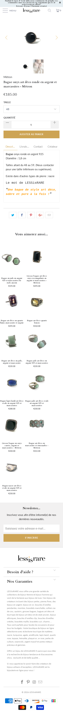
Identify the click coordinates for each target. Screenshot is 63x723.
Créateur (52, 146)
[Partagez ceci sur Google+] (40, 215)
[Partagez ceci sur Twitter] (12, 215)
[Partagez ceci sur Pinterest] (31, 215)
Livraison (24, 146)
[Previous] (6, 37)
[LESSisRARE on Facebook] (22, 682)
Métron (8, 76)
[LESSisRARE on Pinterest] (28, 682)
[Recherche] (51, 10)
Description (10, 146)
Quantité (9, 117)
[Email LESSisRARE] (40, 682)
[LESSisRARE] (31, 10)
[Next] (56, 37)
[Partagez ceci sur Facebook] (22, 215)
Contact (38, 146)
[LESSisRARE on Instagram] (34, 682)
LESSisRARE (35, 692)
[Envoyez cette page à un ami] (49, 215)
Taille (7, 102)
